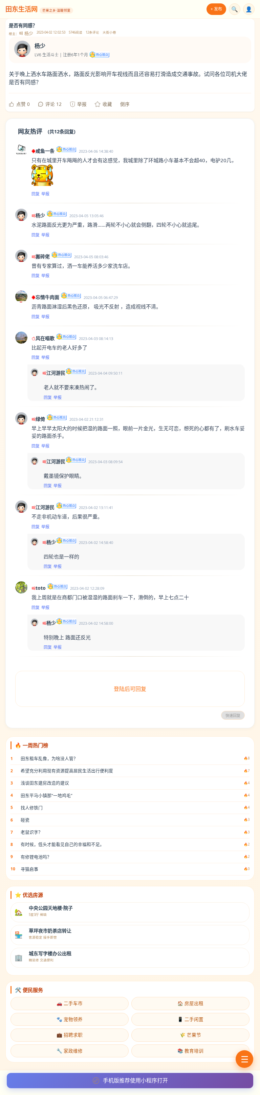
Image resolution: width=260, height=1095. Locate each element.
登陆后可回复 (130, 689)
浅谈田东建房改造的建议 (45, 783)
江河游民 (55, 373)
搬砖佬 (43, 256)
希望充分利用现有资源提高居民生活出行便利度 (67, 771)
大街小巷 (109, 32)
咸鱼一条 (45, 151)
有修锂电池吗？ (36, 857)
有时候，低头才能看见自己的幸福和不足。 (62, 844)
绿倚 (40, 419)
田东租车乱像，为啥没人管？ (49, 758)
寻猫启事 (29, 869)
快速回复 (232, 716)
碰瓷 (25, 820)
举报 (82, 104)
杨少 (28, 33)
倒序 (125, 104)
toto (41, 588)
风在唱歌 (45, 338)
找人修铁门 (32, 808)
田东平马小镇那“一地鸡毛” (46, 795)
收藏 (107, 104)
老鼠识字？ (32, 832)
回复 (35, 194)
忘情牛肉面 (47, 297)
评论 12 (53, 104)
